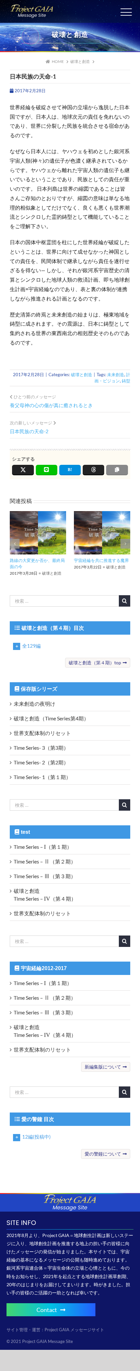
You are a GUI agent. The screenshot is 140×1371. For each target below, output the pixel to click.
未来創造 (115, 374)
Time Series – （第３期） (45, 876)
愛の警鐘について (103, 1154)
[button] (15, 544)
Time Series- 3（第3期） (41, 747)
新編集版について (103, 1066)
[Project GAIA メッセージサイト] (32, 7)
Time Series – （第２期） (45, 861)
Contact (46, 1309)
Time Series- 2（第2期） (41, 762)
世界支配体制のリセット (42, 733)
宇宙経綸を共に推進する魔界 (101, 560)
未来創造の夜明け (34, 703)
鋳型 (126, 380)
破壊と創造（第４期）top (95, 662)
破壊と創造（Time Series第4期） (51, 718)
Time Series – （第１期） (43, 847)
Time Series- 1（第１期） (42, 777)
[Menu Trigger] (126, 12)
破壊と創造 (81, 374)
